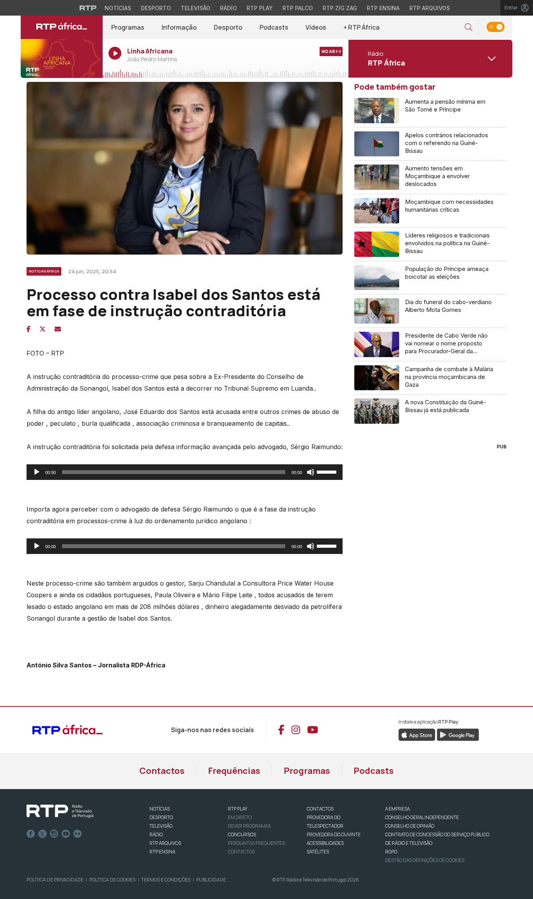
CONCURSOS (242, 834)
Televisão (195, 8)
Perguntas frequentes (256, 843)
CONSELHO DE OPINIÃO (409, 826)
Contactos (162, 771)
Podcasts (273, 27)
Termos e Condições (165, 879)
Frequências (234, 771)
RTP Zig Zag (340, 8)
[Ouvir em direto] (62, 58)
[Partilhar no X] (42, 329)
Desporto (156, 8)
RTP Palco (297, 8)
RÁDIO (156, 834)
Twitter (42, 834)
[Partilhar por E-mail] (58, 329)
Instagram (54, 834)
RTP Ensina (383, 8)
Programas (127, 27)
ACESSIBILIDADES (325, 843)
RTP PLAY (237, 808)
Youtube (66, 834)
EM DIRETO (240, 817)
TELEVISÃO (160, 826)
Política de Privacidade (55, 879)
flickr (77, 834)
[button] (469, 27)
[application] (185, 472)
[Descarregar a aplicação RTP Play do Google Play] (458, 734)
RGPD (391, 851)
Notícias (118, 8)
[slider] (328, 471)
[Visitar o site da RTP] (88, 8)
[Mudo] (310, 472)
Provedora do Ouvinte (334, 834)
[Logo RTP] (60, 811)
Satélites (318, 851)
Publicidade (211, 879)
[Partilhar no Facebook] (28, 329)
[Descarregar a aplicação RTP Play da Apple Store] (416, 734)
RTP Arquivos (429, 8)
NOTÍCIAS (159, 808)
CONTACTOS (320, 808)
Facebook (31, 834)
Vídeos (316, 27)
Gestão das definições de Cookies (424, 860)
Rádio (228, 8)
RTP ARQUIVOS (165, 843)
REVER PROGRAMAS (249, 826)
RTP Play (260, 8)
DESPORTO (161, 817)
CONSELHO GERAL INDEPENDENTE (422, 817)
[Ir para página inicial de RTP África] (62, 27)
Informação (179, 27)
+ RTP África (361, 27)
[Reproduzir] (37, 472)
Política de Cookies (112, 879)
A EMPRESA (397, 808)
